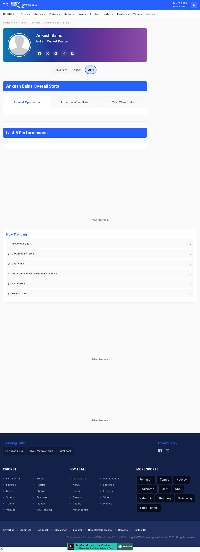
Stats (91, 69)
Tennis (164, 479)
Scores (25, 14)
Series (39, 14)
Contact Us (140, 530)
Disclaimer (60, 530)
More (150, 14)
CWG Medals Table (23, 253)
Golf (165, 489)
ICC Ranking (44, 509)
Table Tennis (149, 507)
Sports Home (10, 22)
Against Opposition (27, 102)
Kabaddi (145, 498)
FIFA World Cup (20, 243)
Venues (10, 509)
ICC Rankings (19, 283)
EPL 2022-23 (111, 478)
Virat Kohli (18, 263)
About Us (25, 530)
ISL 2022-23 (80, 478)
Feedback (43, 530)
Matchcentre (80, 509)
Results (69, 14)
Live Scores (13, 478)
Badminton (147, 489)
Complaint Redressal (100, 530)
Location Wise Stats (74, 102)
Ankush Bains (51, 22)
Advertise (8, 530)
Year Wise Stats (123, 102)
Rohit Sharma (19, 293)
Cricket (8, 14)
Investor (77, 530)
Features (123, 14)
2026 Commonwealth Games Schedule (34, 273)
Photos (94, 14)
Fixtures (54, 14)
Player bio (61, 69)
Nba (178, 489)
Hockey (182, 479)
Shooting (164, 498)
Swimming (185, 498)
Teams (137, 14)
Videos (108, 14)
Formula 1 (146, 479)
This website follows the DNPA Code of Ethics (94, 537)
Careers (123, 530)
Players (36, 22)
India (39, 41)
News (82, 14)
